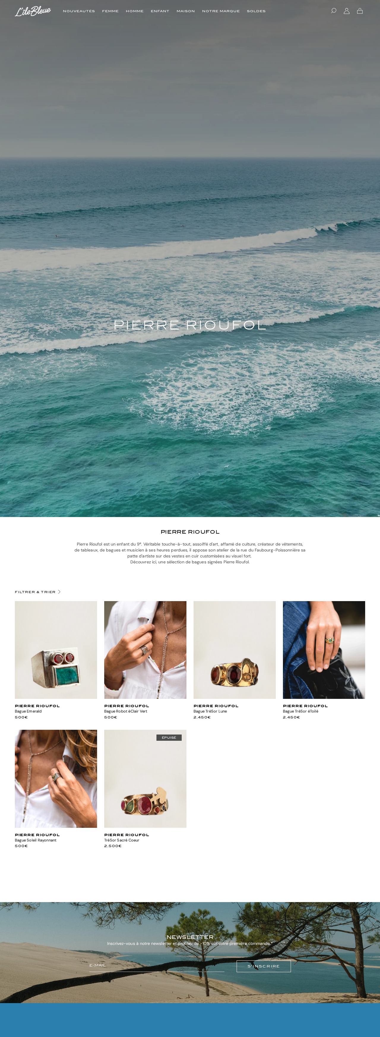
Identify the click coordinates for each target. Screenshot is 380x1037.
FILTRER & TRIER (35, 592)
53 (140, 696)
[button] (333, 11)
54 (56, 696)
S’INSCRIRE (264, 966)
